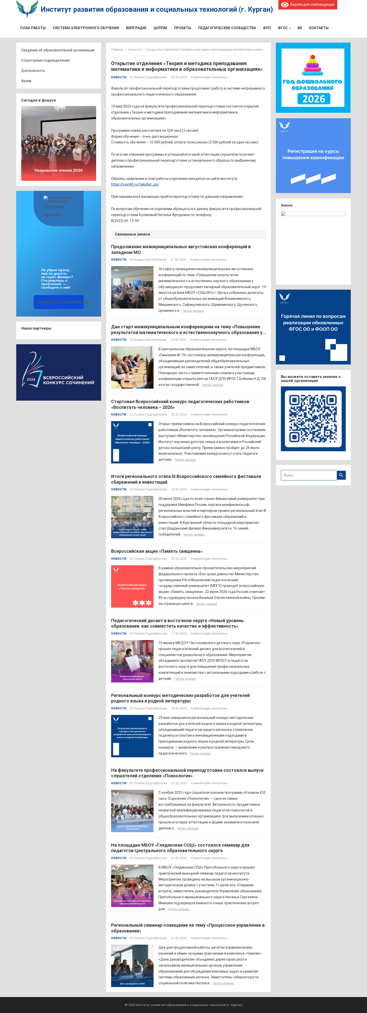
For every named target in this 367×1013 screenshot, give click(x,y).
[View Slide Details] (58, 143)
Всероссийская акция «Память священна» (156, 551)
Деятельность (33, 71)
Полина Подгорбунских (150, 77)
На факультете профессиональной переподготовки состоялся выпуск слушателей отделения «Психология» (187, 773)
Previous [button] (27, 142)
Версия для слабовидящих (312, 4)
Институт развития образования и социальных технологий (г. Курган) (157, 9)
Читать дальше (192, 311)
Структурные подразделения (45, 60)
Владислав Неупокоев (150, 259)
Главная (117, 49)
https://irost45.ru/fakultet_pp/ (135, 184)
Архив (26, 81)
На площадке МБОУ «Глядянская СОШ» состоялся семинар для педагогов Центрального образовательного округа (180, 847)
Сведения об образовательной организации (58, 50)
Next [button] (90, 142)
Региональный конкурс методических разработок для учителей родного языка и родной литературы (180, 698)
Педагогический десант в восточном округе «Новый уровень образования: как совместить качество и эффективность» (177, 623)
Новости (135, 49)
